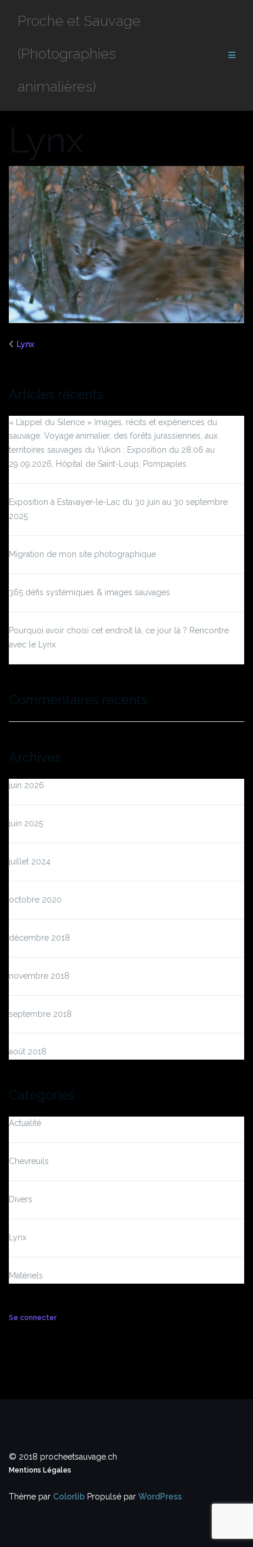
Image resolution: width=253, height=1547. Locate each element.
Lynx (25, 344)
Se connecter (32, 1318)
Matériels (26, 1275)
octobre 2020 (35, 899)
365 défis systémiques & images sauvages (89, 592)
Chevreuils (29, 1161)
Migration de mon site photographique (82, 554)
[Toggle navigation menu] (232, 55)
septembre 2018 (40, 1014)
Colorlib (69, 1496)
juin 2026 (26, 785)
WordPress (160, 1496)
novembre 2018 (39, 976)
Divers (20, 1199)
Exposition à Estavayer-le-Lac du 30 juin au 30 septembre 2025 (118, 509)
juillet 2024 (30, 861)
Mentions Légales (40, 1470)
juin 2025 (26, 823)
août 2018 (27, 1051)
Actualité (25, 1123)
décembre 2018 (39, 937)
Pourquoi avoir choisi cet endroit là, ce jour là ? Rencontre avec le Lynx (119, 637)
